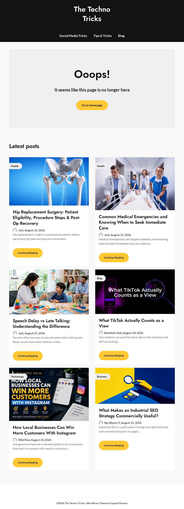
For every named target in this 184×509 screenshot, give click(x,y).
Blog (121, 36)
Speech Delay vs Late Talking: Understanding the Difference (41, 323)
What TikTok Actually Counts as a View (131, 323)
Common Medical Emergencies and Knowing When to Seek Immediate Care (133, 222)
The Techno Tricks (92, 14)
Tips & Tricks (102, 36)
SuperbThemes (119, 503)
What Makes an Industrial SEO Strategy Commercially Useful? (128, 413)
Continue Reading (28, 252)
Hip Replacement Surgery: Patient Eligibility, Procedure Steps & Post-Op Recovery (46, 217)
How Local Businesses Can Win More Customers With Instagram (44, 430)
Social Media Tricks (73, 36)
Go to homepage (92, 105)
